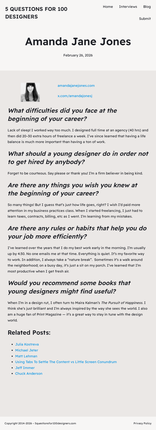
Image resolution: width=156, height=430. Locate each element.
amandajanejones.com (76, 85)
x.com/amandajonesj (75, 96)
